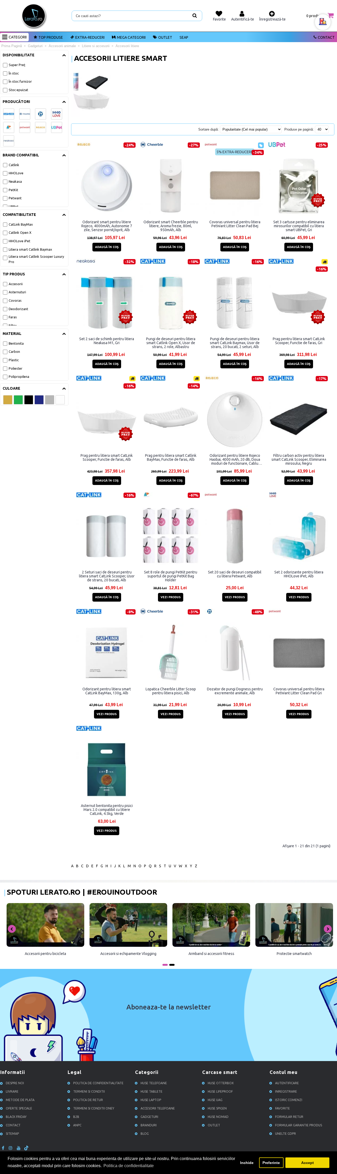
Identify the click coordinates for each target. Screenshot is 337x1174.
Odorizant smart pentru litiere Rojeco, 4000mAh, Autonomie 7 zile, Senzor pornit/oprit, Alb (106, 226)
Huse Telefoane (154, 1083)
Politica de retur (88, 1100)
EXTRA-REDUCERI (90, 37)
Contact (326, 37)
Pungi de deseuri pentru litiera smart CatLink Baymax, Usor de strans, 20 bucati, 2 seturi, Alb (235, 343)
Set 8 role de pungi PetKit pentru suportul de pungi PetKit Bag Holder (170, 576)
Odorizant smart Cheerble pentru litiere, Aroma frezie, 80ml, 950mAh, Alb (170, 226)
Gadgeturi (149, 1116)
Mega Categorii (131, 37)
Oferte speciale (19, 1108)
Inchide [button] (247, 1163)
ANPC (77, 1125)
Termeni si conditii (89, 1091)
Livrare (12, 1091)
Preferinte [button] (271, 1163)
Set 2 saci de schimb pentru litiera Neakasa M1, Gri (106, 341)
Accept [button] (307, 1163)
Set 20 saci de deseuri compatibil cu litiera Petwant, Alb (234, 574)
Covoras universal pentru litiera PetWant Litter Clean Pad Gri (298, 691)
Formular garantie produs (298, 1125)
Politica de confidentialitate (98, 1083)
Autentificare (287, 1083)
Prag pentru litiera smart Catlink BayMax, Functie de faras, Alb (170, 457)
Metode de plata (20, 1100)
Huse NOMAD (218, 1116)
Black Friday (16, 1116)
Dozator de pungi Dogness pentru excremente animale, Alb (235, 691)
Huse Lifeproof (220, 1091)
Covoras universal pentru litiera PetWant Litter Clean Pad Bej (234, 224)
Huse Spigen (217, 1108)
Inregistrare (286, 1091)
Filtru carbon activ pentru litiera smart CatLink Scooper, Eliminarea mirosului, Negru (298, 459)
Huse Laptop (151, 1100)
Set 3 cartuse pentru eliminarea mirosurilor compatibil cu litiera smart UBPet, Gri (298, 226)
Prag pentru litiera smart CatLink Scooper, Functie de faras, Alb (107, 457)
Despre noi (15, 1083)
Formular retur (289, 1116)
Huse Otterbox (221, 1083)
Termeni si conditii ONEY (93, 1108)
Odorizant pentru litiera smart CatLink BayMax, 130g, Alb (106, 691)
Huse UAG (215, 1100)
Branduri (149, 1125)
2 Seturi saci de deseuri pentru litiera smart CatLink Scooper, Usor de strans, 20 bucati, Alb (107, 576)
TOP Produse (50, 37)
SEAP (184, 37)
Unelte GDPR (285, 1133)
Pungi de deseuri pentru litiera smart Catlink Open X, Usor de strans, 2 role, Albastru (170, 343)
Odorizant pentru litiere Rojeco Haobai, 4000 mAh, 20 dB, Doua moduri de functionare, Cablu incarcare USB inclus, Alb (235, 459)
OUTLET (165, 37)
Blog (145, 1133)
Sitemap (12, 1133)
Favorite (282, 1108)
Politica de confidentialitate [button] (128, 1165)
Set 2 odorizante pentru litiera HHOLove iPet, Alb (298, 574)
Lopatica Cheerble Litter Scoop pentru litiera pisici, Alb (171, 691)
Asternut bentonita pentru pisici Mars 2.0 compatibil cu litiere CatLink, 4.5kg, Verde (107, 810)
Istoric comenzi (288, 1100)
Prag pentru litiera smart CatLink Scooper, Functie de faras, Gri (299, 341)
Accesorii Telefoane (158, 1108)
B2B (76, 1116)
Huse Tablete (151, 1091)
